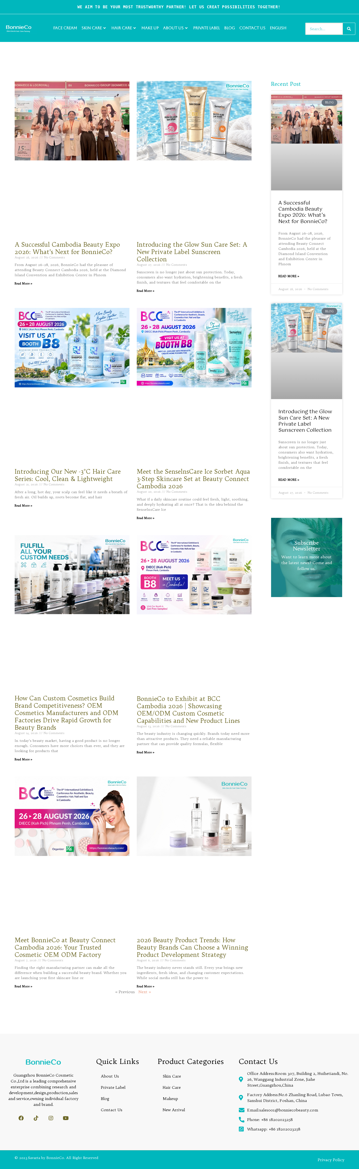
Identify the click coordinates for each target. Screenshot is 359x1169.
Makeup (170, 1098)
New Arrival (174, 1109)
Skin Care (92, 28)
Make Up (150, 28)
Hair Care (121, 28)
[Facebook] (21, 1118)
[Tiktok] (36, 1118)
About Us (173, 28)
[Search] (349, 29)
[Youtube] (65, 1118)
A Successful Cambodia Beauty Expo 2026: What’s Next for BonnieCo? (67, 248)
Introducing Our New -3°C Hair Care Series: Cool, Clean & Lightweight (68, 475)
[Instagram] (50, 1118)
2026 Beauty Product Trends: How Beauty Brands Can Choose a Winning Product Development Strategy (192, 947)
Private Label (206, 28)
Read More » (23, 283)
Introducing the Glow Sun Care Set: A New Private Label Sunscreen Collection (192, 252)
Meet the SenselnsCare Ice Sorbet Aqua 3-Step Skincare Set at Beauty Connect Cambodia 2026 (193, 479)
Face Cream (65, 28)
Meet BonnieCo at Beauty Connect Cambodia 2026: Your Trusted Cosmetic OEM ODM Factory (65, 947)
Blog (229, 28)
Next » (144, 991)
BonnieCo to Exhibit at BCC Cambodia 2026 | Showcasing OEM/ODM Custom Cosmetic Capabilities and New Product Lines (188, 710)
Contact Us (252, 28)
